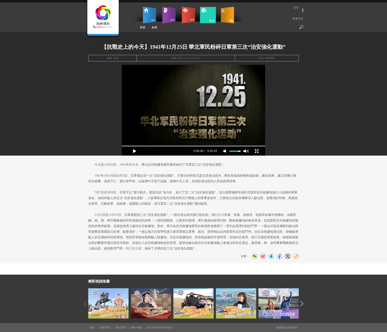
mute (224, 151)
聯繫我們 (105, 327)
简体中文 (297, 18)
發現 (188, 15)
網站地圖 (136, 327)
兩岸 (169, 15)
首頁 (149, 15)
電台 (208, 15)
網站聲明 (120, 327)
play (193, 105)
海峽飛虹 (270, 58)
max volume (245, 151)
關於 (92, 327)
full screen (256, 151)
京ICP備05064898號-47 (160, 327)
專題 (227, 15)
